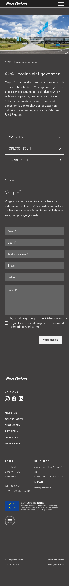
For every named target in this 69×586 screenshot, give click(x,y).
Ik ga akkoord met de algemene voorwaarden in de (38, 324)
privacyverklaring (27, 326)
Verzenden (50, 340)
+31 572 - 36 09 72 (53, 476)
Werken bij (12, 443)
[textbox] (34, 277)
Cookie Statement (55, 559)
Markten (16, 137)
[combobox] (34, 277)
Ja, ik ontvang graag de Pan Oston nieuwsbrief (39, 318)
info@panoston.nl (43, 487)
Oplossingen (20, 148)
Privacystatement (55, 564)
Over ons (11, 437)
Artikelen (12, 431)
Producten (18, 160)
